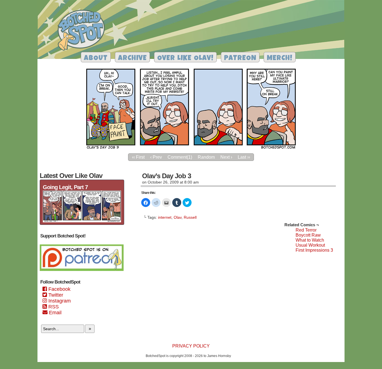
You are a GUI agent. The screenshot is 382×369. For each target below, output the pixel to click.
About (96, 58)
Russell (190, 217)
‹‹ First (138, 157)
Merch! (280, 58)
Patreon (240, 58)
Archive (132, 58)
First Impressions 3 (314, 250)
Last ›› (244, 157)
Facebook (58, 289)
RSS (53, 307)
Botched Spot (83, 31)
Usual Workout (310, 245)
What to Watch (310, 240)
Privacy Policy (191, 346)
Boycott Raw (308, 235)
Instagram (59, 301)
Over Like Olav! (185, 58)
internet (164, 217)
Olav (177, 217)
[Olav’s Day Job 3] (191, 149)
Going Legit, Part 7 (65, 187)
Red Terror (306, 230)
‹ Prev (156, 157)
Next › (226, 157)
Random (206, 157)
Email (55, 312)
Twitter (55, 295)
